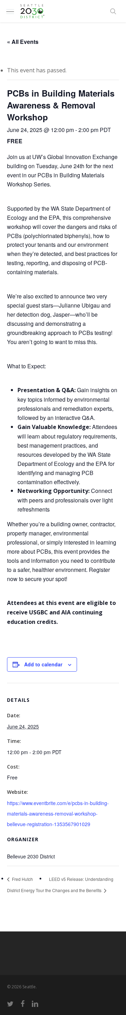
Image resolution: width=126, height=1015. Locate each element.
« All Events (22, 42)
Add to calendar (43, 664)
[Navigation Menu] (10, 11)
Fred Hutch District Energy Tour (25, 884)
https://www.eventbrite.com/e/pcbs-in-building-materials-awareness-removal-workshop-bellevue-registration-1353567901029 (58, 813)
